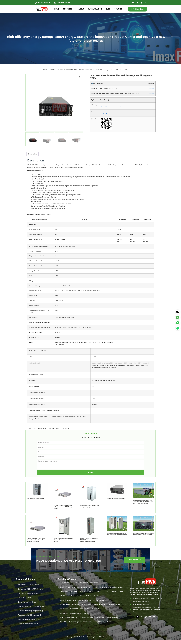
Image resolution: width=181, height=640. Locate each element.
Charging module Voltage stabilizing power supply (78, 69)
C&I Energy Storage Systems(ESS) (29, 593)
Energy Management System (27, 602)
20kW (98, 591)
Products (67, 9)
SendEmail (103, 114)
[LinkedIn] (150, 616)
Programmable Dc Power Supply (29, 619)
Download (151, 88)
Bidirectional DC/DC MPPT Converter (30, 589)
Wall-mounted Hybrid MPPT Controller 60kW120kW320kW (79, 609)
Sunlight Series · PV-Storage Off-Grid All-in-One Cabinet (78, 583)
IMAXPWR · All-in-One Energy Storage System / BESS (78, 587)
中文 (112, 637)
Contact (118, 9)
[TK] (145, 616)
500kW (96, 596)
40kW (114, 591)
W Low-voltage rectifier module (59, 428)
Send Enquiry (133, 559)
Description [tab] (32, 154)
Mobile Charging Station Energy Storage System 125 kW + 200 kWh (82, 600)
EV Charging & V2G (24, 606)
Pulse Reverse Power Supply (28, 624)
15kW (91, 591)
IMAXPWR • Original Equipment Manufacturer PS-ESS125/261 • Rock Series (86, 622)
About (81, 9)
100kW (71, 596)
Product (51, 69)
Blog (108, 9)
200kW (88, 596)
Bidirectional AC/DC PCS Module (29, 584)
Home (56, 9)
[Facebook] (137, 616)
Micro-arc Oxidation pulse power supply (31, 611)
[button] (133, 2)
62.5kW (62, 596)
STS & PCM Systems (25, 598)
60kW (121, 591)
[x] (141, 616)
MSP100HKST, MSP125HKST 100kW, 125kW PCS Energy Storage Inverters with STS (89, 617)
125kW (79, 596)
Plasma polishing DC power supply (29, 615)
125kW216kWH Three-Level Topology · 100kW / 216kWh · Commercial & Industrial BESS (90, 604)
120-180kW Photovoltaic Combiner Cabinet (74, 613)
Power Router (39, 606)
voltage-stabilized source (40, 428)
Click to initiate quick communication (111, 107)
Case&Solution (95, 9)
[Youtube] (154, 616)
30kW (106, 591)
